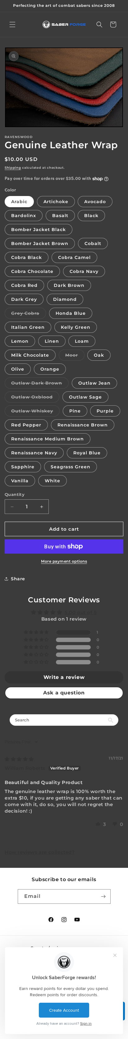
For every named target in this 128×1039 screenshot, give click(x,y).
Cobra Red (24, 285)
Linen (52, 341)
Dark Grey (24, 299)
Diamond (65, 299)
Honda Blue (71, 313)
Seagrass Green (70, 467)
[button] (12, 24)
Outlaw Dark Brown (40, 384)
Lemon (20, 341)
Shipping (13, 168)
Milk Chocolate (30, 355)
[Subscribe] (103, 896)
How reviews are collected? (40, 852)
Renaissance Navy (34, 453)
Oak (99, 355)
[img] (19, 759)
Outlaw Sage (85, 397)
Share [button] (18, 579)
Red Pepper (26, 425)
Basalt (60, 215)
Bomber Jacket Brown (39, 243)
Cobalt (93, 243)
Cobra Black (26, 257)
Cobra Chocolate (32, 271)
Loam (82, 341)
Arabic (19, 201)
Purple (105, 411)
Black (91, 215)
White (52, 481)
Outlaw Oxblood (35, 398)
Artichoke (55, 201)
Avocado (95, 201)
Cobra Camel (74, 257)
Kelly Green (75, 327)
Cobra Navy (84, 271)
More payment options (64, 561)
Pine (75, 411)
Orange (49, 369)
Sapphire (22, 467)
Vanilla (20, 481)
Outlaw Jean (94, 383)
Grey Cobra (28, 314)
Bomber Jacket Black (38, 229)
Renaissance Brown (82, 425)
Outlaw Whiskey (35, 412)
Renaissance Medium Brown (47, 439)
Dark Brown (69, 285)
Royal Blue (87, 453)
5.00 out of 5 (81, 612)
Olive (17, 369)
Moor (75, 356)
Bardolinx (23, 215)
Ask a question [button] (64, 693)
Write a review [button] (64, 677)
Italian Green (28, 327)
